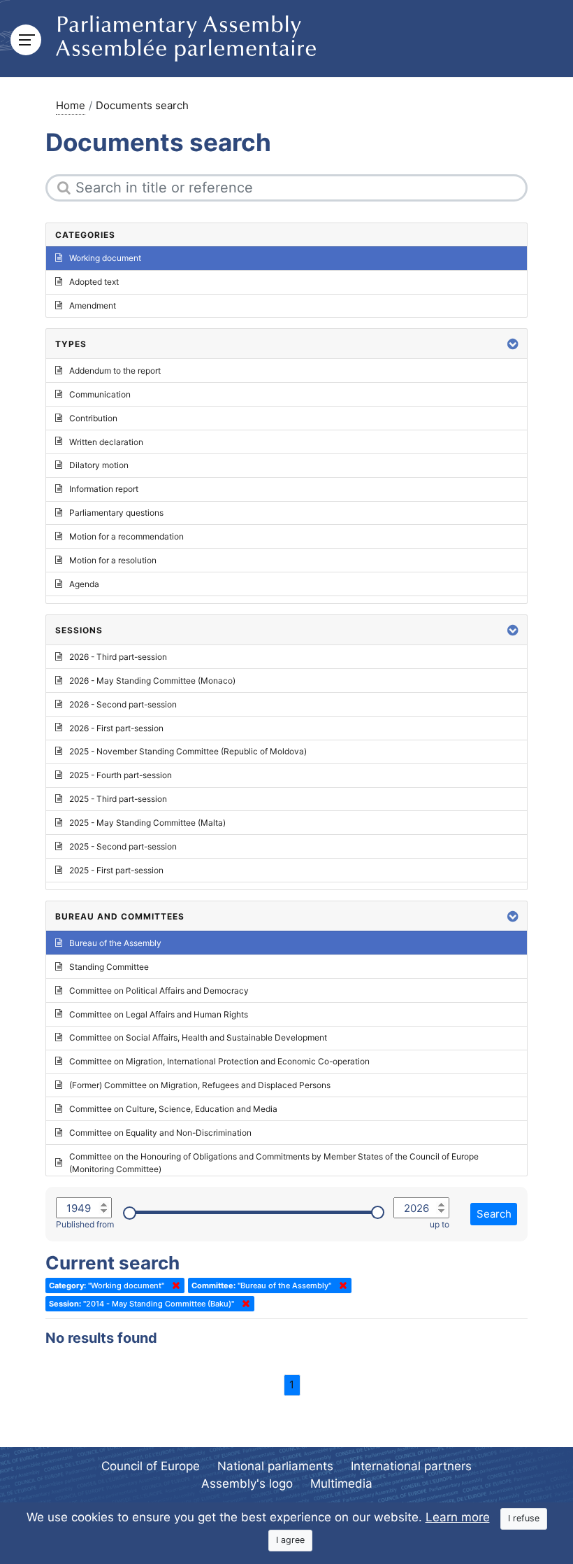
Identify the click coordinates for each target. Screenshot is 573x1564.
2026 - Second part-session (123, 704)
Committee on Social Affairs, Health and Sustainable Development (198, 1037)
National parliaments (275, 1466)
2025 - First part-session (116, 870)
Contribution (93, 418)
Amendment (92, 305)
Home (70, 105)
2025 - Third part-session (118, 799)
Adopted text (94, 281)
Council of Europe (150, 1466)
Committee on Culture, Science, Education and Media (173, 1109)
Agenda (84, 584)
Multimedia (341, 1484)
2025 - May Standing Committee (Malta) (147, 822)
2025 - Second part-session (123, 846)
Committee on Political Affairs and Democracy (159, 990)
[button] (512, 343)
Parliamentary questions (116, 512)
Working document (105, 258)
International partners (411, 1466)
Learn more (458, 1517)
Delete (173, 1285)
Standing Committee (109, 966)
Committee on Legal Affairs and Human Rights (158, 1014)
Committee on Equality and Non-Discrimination (160, 1132)
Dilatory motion (99, 465)
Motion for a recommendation (126, 536)
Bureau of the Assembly (115, 943)
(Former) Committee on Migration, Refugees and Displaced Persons (200, 1085)
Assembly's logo (247, 1484)
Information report (103, 489)
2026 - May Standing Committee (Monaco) (152, 680)
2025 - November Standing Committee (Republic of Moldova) (188, 751)
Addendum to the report (115, 370)
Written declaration (106, 442)
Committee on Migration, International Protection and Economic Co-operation (219, 1061)
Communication (100, 394)
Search (494, 1213)
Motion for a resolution (113, 560)
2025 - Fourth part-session (120, 775)
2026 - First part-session (116, 728)
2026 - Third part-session (118, 656)
